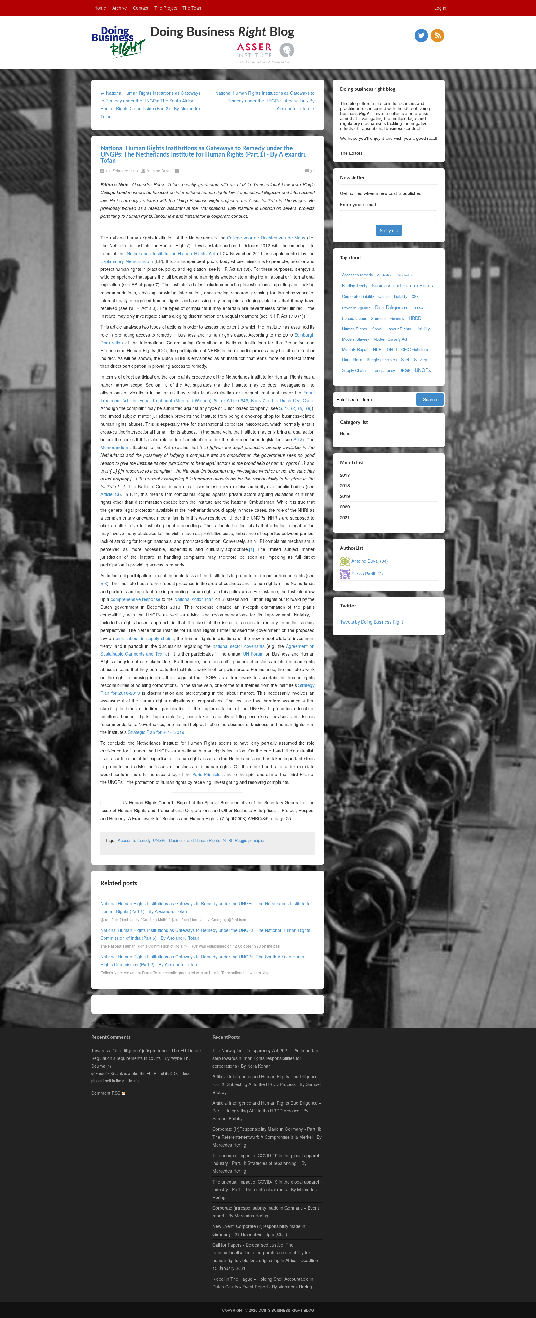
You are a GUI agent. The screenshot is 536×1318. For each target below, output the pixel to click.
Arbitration (384, 274)
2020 (345, 506)
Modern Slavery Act (390, 339)
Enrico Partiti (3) (367, 573)
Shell (405, 359)
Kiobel (376, 329)
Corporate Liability (358, 296)
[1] (251, 549)
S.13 (297, 439)
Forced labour (354, 318)
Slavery (420, 359)
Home (100, 8)
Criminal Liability (392, 296)
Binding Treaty (354, 286)
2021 (345, 517)
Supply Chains (354, 370)
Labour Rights (398, 329)
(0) (312, 171)
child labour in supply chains (145, 638)
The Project (165, 8)
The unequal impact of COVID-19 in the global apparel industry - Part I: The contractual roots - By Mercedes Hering (265, 1189)
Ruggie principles (250, 840)
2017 (345, 475)
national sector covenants (239, 646)
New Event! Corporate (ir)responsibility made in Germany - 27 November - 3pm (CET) (258, 1230)
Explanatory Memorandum (126, 261)
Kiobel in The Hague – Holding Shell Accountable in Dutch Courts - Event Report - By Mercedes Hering (262, 1283)
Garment (378, 318)
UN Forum (253, 654)
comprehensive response (135, 599)
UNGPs (160, 840)
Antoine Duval (159, 171)
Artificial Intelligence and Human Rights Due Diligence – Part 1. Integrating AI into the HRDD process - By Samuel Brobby (266, 1110)
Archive (119, 8)
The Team (192, 8)
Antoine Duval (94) (369, 561)
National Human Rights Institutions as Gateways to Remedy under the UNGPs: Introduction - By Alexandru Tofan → (265, 100)
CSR (415, 296)
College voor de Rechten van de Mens (266, 237)
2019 (345, 496)
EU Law (417, 307)
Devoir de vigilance (356, 307)
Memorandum (114, 447)
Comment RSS (106, 1093)
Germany (397, 318)
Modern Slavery (355, 339)
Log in (440, 8)
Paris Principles (207, 774)
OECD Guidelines (414, 349)
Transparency (383, 370)
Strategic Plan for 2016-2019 (156, 732)
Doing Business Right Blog (286, 1310)
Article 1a (109, 494)
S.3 (103, 583)
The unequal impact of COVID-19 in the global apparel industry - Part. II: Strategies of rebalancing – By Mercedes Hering (265, 1163)
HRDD (415, 318)
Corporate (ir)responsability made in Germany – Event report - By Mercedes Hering (265, 1212)
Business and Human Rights (194, 840)
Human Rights (354, 329)
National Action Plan (194, 599)
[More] (134, 1080)
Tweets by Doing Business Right (371, 622)
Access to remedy (134, 840)
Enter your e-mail (358, 204)
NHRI (227, 840)
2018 (345, 485)
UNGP (404, 370)
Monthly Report (355, 349)
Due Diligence (391, 307)
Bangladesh (405, 274)
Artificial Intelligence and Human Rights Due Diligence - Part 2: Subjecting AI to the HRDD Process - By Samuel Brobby (266, 1084)
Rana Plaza (352, 359)
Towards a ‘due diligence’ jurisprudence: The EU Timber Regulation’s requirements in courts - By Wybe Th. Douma (146, 1058)
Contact (140, 8)
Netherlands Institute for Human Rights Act (171, 253)
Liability (422, 328)
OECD (392, 349)
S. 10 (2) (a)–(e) (295, 408)
